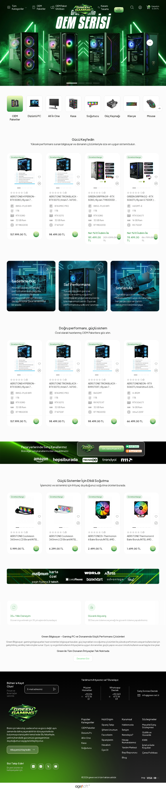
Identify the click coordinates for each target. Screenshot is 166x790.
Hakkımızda (128, 724)
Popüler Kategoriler (87, 721)
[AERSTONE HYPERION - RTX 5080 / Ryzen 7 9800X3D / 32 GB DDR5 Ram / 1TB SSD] (24, 170)
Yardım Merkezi (129, 747)
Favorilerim (107, 735)
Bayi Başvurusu (129, 752)
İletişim (125, 729)
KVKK (144, 740)
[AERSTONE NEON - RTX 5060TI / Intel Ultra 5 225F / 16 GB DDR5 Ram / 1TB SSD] (141, 357)
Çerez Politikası (150, 752)
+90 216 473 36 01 (88, 696)
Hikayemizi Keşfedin (20, 749)
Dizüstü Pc (86, 733)
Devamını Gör (83, 658)
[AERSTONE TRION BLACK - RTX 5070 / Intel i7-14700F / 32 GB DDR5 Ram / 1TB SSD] (63, 170)
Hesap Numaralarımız (129, 741)
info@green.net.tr (150, 695)
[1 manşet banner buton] (83, 43)
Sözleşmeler (149, 719)
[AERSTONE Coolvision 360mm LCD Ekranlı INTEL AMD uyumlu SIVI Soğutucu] (24, 510)
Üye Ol (105, 750)
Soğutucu (86, 748)
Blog (124, 757)
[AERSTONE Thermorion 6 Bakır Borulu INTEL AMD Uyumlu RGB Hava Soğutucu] (141, 510)
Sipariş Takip (108, 724)
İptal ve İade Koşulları (148, 746)
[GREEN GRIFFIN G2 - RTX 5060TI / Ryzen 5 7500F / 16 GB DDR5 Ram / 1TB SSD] (141, 170)
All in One (86, 738)
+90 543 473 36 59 (117, 696)
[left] (7, 108)
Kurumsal (127, 719)
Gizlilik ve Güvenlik (146, 733)
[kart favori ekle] (39, 177)
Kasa (83, 743)
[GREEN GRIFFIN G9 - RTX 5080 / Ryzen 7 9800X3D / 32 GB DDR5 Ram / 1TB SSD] (102, 170)
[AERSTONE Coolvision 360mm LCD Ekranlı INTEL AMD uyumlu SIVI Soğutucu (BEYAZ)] (63, 510)
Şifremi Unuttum (110, 729)
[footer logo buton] (33, 713)
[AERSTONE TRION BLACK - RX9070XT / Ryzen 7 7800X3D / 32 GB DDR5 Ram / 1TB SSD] (102, 357)
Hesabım (106, 745)
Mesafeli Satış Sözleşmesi (149, 726)
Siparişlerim (107, 740)
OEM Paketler (88, 728)
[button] (152, 7)
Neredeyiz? (127, 735)
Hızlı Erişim (107, 719)
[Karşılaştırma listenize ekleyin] (39, 183)
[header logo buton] (83, 11)
